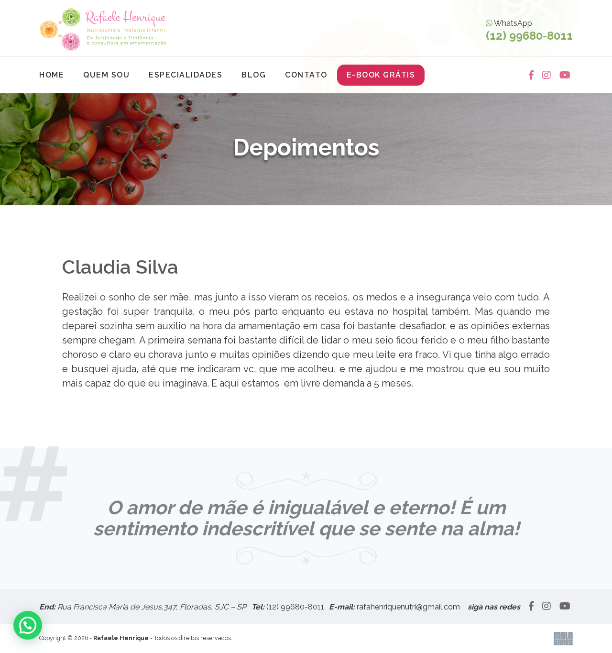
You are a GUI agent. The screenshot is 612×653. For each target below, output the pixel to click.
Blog (253, 74)
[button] (27, 625)
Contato (306, 74)
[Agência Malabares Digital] (563, 639)
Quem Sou (106, 74)
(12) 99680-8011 (295, 606)
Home (51, 74)
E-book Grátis (381, 74)
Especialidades (185, 74)
